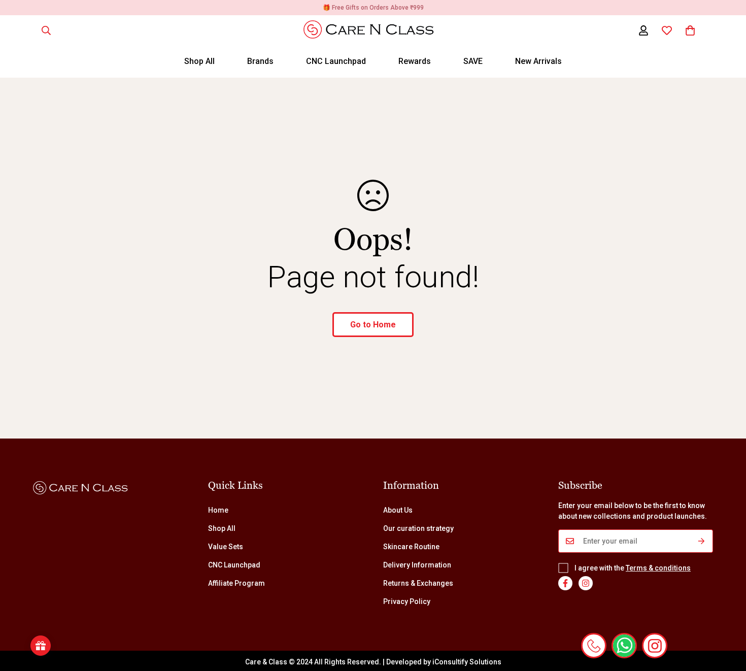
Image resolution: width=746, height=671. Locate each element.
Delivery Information (417, 565)
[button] (690, 30)
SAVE (473, 61)
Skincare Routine (411, 547)
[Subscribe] (701, 541)
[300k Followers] (565, 583)
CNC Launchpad (336, 61)
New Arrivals (538, 61)
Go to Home (373, 324)
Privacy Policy (406, 601)
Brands (260, 61)
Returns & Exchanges (418, 583)
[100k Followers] (586, 583)
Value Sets (225, 547)
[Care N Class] (373, 30)
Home (218, 510)
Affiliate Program (236, 583)
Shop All (199, 61)
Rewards (414, 61)
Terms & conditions (658, 568)
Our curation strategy (418, 528)
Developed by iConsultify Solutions (443, 662)
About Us (398, 510)
